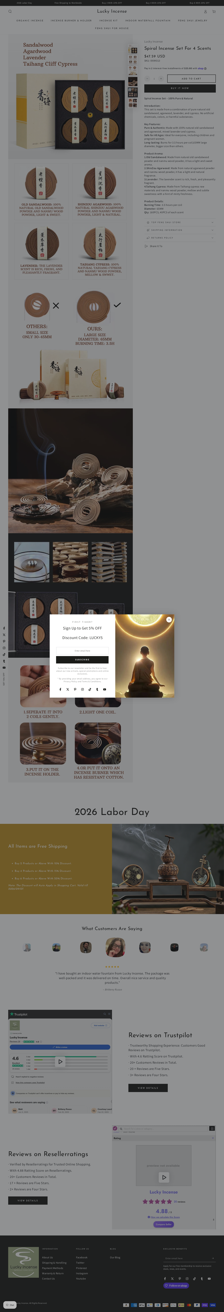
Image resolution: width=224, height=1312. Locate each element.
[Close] (169, 619)
